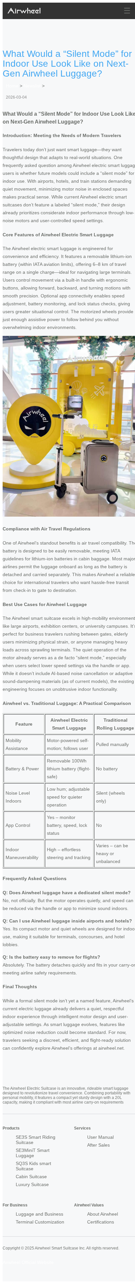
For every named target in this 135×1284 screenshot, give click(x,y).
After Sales (98, 1145)
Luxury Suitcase (32, 1184)
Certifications (100, 1222)
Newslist (32, 85)
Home (12, 85)
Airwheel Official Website (28, 1262)
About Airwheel (102, 1214)
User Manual (100, 1137)
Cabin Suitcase (31, 1176)
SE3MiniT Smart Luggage (32, 1153)
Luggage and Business (39, 1214)
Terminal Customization (40, 1222)
